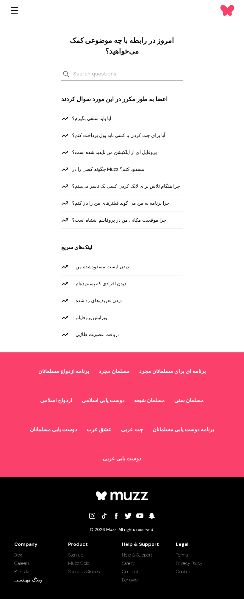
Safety (128, 563)
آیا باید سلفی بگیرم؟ (91, 118)
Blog (18, 555)
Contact (130, 571)
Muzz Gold (79, 563)
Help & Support (137, 555)
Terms (182, 555)
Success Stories (84, 571)
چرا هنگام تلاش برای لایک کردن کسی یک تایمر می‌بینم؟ (126, 186)
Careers (22, 563)
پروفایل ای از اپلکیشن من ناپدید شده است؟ (114, 152)
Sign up (75, 555)
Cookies (184, 571)
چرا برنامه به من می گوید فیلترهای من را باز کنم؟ (121, 203)
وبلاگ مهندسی (28, 580)
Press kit (22, 571)
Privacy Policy (189, 563)
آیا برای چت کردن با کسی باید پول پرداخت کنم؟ (118, 135)
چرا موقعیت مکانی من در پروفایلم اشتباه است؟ (119, 220)
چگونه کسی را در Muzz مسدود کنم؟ (108, 169)
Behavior (130, 580)
